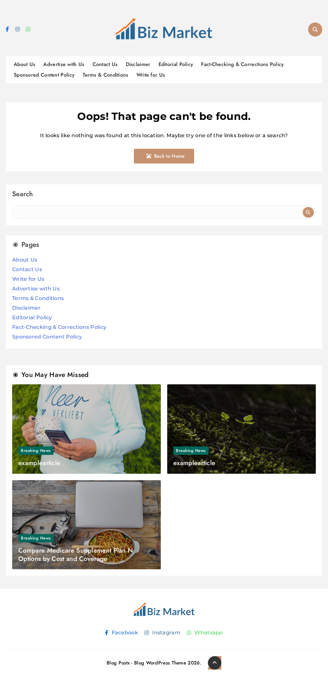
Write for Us (150, 75)
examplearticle (39, 463)
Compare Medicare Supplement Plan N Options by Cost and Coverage (75, 554)
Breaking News (36, 450)
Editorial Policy (176, 64)
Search (22, 195)
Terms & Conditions (105, 75)
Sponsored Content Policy (44, 75)
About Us (24, 64)
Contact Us (105, 64)
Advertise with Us (63, 64)
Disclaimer (138, 64)
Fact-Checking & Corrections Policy (242, 64)
